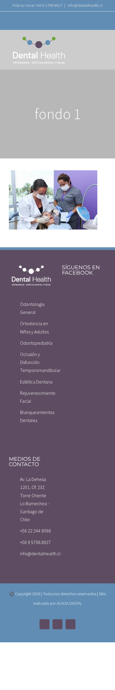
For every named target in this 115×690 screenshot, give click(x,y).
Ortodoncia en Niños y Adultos (34, 327)
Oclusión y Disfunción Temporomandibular (36, 362)
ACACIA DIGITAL (69, 603)
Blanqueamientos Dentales (36, 416)
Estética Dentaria (36, 382)
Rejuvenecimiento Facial (36, 397)
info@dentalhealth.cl (85, 5)
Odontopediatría (36, 343)
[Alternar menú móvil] (103, 42)
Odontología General (32, 308)
